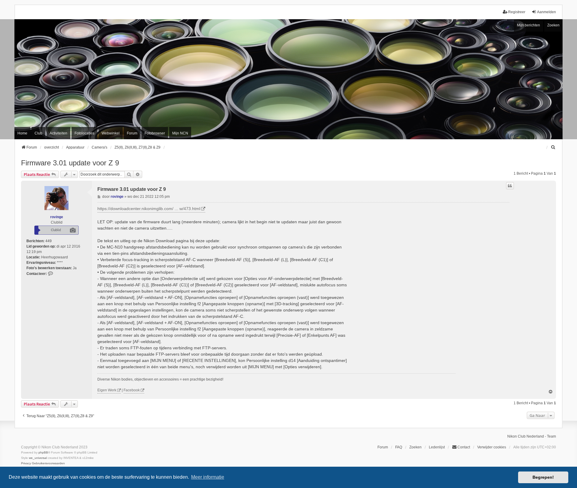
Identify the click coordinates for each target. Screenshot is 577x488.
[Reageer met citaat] (510, 185)
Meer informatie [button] (207, 477)
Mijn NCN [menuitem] (180, 133)
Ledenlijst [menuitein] (437, 447)
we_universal (38, 457)
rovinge (56, 217)
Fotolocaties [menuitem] (84, 133)
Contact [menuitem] (463, 447)
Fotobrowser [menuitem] (155, 133)
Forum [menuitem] (132, 133)
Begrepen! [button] (543, 477)
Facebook (132, 390)
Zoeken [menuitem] (415, 447)
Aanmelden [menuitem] (546, 12)
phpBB (43, 452)
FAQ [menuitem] (398, 447)
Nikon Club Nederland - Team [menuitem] (531, 436)
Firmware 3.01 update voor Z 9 (70, 163)
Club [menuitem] (38, 133)
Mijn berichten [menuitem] (528, 25)
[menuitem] (553, 147)
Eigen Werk (106, 390)
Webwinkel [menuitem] (111, 133)
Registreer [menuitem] (516, 12)
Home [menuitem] (22, 133)
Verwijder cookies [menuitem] (491, 447)
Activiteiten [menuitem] (58, 133)
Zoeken (553, 25)
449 (48, 241)
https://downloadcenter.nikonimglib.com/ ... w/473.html (148, 208)
